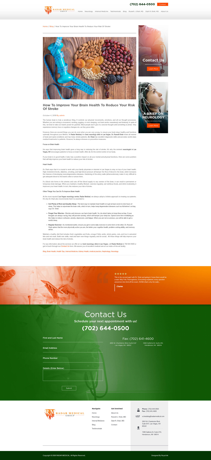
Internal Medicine (101, 11)
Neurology (89, 11)
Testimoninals (115, 11)
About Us (164, 11)
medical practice (95, 251)
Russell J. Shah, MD (136, 11)
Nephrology (106, 251)
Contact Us (65, 246)
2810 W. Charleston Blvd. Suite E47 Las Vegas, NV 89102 (123, 344)
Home (80, 11)
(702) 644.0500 (150, 409)
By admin (61, 115)
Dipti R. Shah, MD (152, 11)
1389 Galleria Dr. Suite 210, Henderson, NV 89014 (153, 344)
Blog (124, 11)
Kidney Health (84, 251)
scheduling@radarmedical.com (153, 416)
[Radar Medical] (59, 10)
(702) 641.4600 (149, 411)
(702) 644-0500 (142, 4)
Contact (162, 4)
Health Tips (61, 251)
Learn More (153, 69)
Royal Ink (164, 455)
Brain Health (51, 251)
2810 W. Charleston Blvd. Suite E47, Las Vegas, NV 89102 (151, 423)
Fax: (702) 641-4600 (138, 338)
